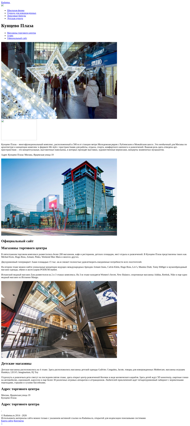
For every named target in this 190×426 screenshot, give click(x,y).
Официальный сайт (17, 38)
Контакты (19, 420)
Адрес (10, 35)
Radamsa (5, 2)
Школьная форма (15, 10)
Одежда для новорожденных (21, 13)
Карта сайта (7, 420)
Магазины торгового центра (21, 33)
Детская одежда (15, 18)
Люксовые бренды (16, 15)
